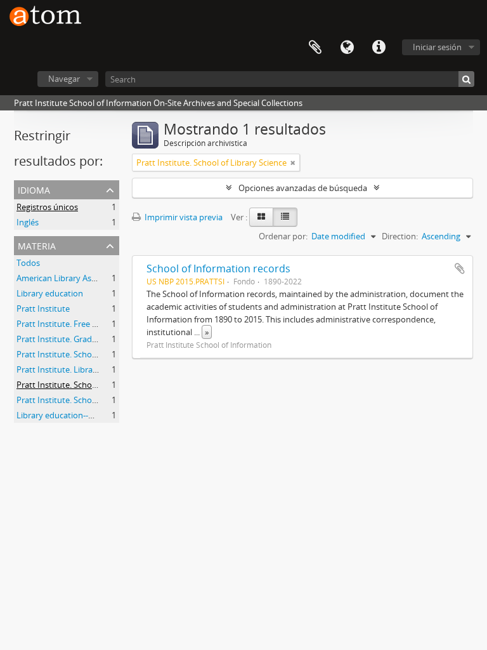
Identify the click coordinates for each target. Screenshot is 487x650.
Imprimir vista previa (183, 217)
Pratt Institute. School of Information (86, 354)
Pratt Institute (43, 308)
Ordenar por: (283, 236)
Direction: (400, 236)
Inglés (27, 222)
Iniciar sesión (437, 47)
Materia (37, 244)
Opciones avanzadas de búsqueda (302, 188)
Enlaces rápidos (378, 47)
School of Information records (218, 268)
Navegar (64, 78)
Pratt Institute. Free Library (67, 323)
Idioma (347, 47)
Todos (28, 263)
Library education (49, 293)
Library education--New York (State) (83, 415)
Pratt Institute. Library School (71, 369)
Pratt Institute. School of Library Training (92, 400)
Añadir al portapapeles (459, 268)
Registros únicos (47, 207)
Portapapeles (315, 47)
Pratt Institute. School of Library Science (91, 384)
